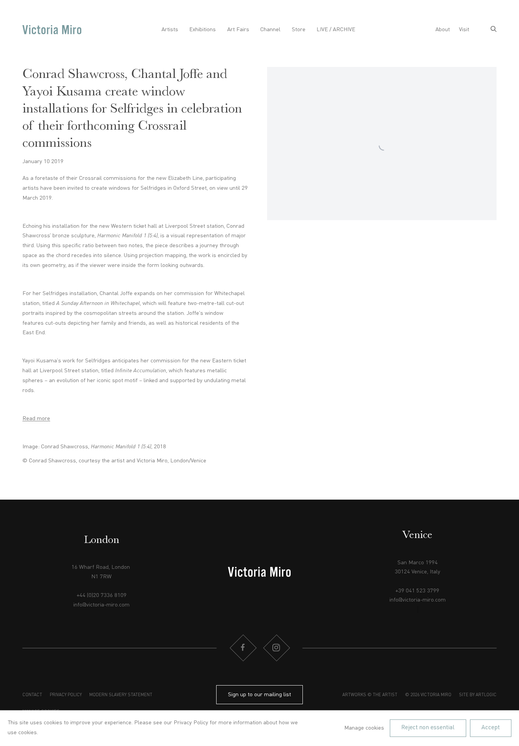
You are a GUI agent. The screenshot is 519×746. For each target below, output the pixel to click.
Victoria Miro (51, 30)
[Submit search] (494, 29)
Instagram (276, 648)
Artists (169, 29)
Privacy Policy (66, 695)
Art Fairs (238, 29)
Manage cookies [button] (364, 728)
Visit (464, 29)
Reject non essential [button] (427, 728)
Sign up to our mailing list (259, 694)
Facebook (242, 648)
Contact (32, 695)
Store (298, 29)
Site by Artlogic (478, 695)
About (442, 29)
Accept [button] (490, 728)
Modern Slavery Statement (120, 695)
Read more (36, 418)
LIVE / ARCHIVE (335, 29)
